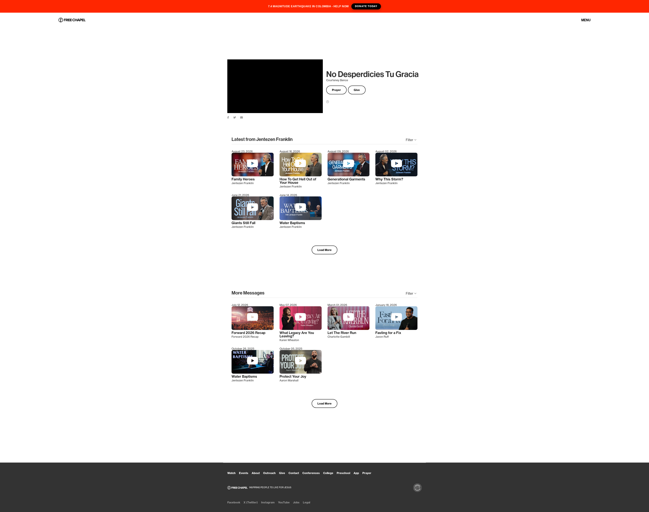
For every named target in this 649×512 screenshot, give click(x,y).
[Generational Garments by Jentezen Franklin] (349, 175)
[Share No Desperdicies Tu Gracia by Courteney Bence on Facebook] (230, 117)
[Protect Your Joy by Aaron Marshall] (301, 372)
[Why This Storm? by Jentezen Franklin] (396, 175)
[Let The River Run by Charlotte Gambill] (349, 329)
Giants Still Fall (243, 223)
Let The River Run (342, 332)
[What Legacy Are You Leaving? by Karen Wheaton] (301, 329)
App (356, 473)
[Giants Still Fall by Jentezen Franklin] (253, 219)
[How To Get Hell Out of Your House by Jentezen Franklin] (301, 175)
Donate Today (366, 6)
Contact (294, 473)
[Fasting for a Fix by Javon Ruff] (396, 329)
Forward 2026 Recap (248, 332)
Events (243, 473)
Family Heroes (243, 179)
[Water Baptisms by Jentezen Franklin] (301, 219)
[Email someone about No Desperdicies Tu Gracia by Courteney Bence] (243, 117)
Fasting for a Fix (388, 332)
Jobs (296, 502)
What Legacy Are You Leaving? (297, 334)
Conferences (311, 473)
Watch (231, 473)
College (328, 473)
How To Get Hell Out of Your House (298, 181)
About (256, 473)
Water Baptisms (292, 223)
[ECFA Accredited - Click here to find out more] (417, 487)
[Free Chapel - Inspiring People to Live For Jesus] (72, 20)
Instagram (268, 502)
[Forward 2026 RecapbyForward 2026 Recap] (253, 329)
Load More (324, 250)
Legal (306, 502)
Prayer (336, 90)
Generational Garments (346, 179)
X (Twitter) (251, 502)
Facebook (233, 502)
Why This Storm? (389, 179)
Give (357, 90)
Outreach (269, 473)
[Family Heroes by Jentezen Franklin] (253, 175)
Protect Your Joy (293, 376)
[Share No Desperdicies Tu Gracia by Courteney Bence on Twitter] (236, 117)
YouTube (284, 502)
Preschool (343, 473)
